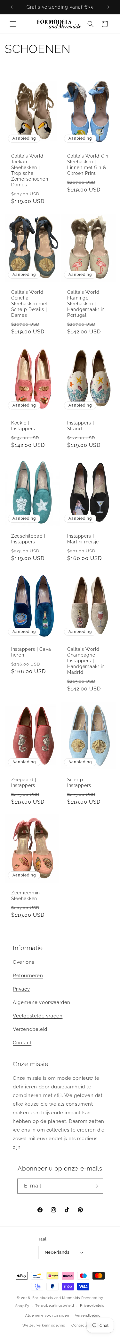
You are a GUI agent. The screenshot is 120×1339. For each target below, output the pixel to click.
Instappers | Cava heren (31, 652)
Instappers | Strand (80, 425)
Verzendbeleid (30, 1029)
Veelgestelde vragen (37, 1016)
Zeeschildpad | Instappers (28, 538)
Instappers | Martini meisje (83, 538)
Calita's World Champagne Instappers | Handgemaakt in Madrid (86, 660)
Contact (22, 1043)
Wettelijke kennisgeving (43, 1325)
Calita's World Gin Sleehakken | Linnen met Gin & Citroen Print (87, 164)
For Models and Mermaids (56, 1298)
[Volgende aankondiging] (108, 7)
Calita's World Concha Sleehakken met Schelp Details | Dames (29, 304)
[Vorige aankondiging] (12, 7)
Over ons (23, 962)
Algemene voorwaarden (41, 1002)
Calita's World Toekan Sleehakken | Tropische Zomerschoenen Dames (29, 170)
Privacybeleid (92, 1306)
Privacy (21, 989)
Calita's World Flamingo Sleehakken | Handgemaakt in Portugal (86, 304)
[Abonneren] (96, 1186)
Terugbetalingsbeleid (54, 1306)
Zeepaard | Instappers (23, 782)
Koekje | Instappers (23, 425)
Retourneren (28, 975)
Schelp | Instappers (79, 782)
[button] (13, 24)
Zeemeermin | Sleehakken (27, 895)
